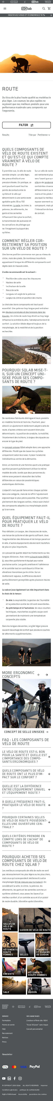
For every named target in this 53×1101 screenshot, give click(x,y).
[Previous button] (39, 675)
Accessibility (22, 1094)
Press (4, 1042)
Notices (5, 1037)
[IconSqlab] (35, 2)
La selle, (17, 205)
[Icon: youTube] (3, 1078)
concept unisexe (12, 447)
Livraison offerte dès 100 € (37, 1020)
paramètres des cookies (38, 1094)
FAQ (4, 1029)
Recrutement (7, 1033)
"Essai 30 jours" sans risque (37, 1025)
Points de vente (8, 1025)
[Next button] (47, 675)
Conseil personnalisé (34, 1029)
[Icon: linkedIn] (9, 1078)
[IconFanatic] (24, 2)
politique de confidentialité (29, 1090)
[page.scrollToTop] (49, 1094)
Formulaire (6, 1020)
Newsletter (7, 1054)
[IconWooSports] (48, 2)
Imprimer (44, 1086)
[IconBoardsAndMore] (5, 1006)
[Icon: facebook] (14, 1078)
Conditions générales (10, 1090)
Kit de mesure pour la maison (28, 882)
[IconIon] (14, 2)
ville (37, 182)
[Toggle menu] (5, 8)
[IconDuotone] (3, 2)
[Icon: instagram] (20, 1078)
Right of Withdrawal (9, 1094)
